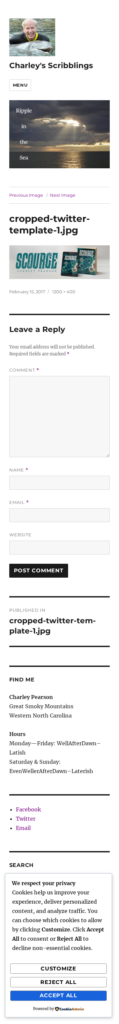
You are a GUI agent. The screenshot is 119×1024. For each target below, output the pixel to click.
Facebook (28, 809)
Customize (58, 968)
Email (19, 502)
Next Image (62, 195)
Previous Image (26, 195)
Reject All (58, 982)
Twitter (25, 818)
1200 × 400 (63, 291)
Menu (20, 85)
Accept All (58, 995)
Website (20, 534)
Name (18, 470)
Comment (24, 370)
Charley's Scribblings (51, 65)
